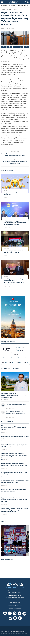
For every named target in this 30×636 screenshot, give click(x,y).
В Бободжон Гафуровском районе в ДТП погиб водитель (14, 473)
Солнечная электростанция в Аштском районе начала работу (13, 490)
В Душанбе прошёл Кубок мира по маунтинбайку (15, 548)
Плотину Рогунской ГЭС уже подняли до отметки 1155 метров (17, 405)
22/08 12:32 (7, 227)
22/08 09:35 (4, 494)
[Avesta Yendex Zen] (10, 618)
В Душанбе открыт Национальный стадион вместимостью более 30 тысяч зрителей (14, 499)
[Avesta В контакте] (19, 613)
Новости (9, 9)
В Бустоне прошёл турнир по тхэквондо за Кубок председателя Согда (15, 481)
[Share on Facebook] (3, 47)
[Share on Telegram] (9, 47)
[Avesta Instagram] (14, 613)
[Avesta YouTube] (5, 613)
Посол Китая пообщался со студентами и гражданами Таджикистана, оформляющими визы (14, 509)
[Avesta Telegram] (15, 618)
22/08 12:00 (7, 255)
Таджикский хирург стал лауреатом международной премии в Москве (9, 395)
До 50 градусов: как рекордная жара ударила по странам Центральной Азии (14, 464)
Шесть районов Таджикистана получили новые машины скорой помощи (15, 413)
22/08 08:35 (4, 504)
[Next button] (28, 540)
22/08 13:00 (7, 197)
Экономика (12, 5)
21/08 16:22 (4, 514)
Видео (7, 545)
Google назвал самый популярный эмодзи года (14, 193)
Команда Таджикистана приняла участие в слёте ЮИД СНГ (14, 251)
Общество (6, 248)
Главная (3, 9)
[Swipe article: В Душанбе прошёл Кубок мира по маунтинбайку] (15, 540)
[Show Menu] (2, 2)
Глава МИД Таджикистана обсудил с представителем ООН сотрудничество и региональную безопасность (15, 281)
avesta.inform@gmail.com (15, 605)
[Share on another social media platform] (26, 47)
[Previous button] (2, 540)
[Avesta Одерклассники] (20, 618)
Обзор (5, 190)
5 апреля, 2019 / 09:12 (7, 28)
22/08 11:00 (4, 468)
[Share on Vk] (15, 47)
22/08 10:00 (4, 485)
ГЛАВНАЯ (9, 629)
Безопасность (23, 5)
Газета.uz (12, 78)
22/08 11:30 (7, 286)
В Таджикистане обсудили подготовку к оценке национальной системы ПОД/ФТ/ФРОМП (15, 222)
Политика (4, 5)
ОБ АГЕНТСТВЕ (18, 629)
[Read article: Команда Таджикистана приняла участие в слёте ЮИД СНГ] (15, 241)
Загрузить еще (15, 291)
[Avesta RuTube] (24, 614)
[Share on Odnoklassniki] (20, 47)
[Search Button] (28, 2)
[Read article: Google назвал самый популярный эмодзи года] (15, 183)
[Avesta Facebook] (10, 613)
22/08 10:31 (4, 477)
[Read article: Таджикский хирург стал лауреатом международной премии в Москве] (15, 381)
